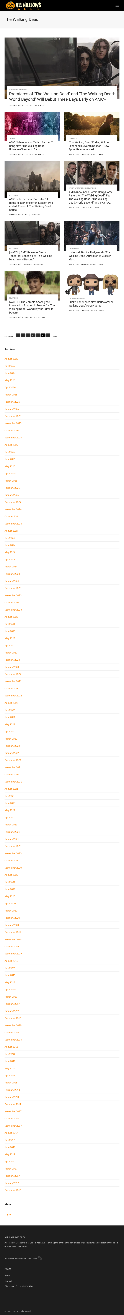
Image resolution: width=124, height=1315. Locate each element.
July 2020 (10, 881)
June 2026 (10, 373)
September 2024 (13, 523)
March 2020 (11, 910)
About (7, 1275)
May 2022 (10, 724)
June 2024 (10, 545)
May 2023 (10, 638)
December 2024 (13, 502)
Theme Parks (74, 248)
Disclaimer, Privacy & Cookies (19, 1286)
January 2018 (12, 1096)
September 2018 (13, 1039)
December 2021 (13, 760)
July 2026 (10, 365)
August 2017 (11, 1132)
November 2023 (13, 595)
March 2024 (11, 566)
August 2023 (11, 616)
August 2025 (11, 444)
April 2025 (10, 473)
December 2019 (13, 932)
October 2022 (12, 688)
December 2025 (13, 416)
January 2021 (12, 838)
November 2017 (13, 1111)
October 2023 (12, 602)
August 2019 (11, 960)
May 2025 (10, 466)
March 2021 (11, 824)
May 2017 (10, 1154)
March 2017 (11, 1168)
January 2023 (12, 666)
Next (55, 336)
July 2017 (10, 1139)
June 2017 (10, 1147)
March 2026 (11, 394)
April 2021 (10, 817)
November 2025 (13, 423)
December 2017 (13, 1104)
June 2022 (10, 716)
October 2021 (12, 774)
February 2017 (12, 1175)
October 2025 (12, 430)
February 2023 (12, 659)
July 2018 (10, 1053)
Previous (9, 336)
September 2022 (13, 695)
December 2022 (13, 674)
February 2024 (12, 573)
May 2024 (10, 552)
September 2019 (13, 953)
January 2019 (12, 1010)
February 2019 (12, 1003)
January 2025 (12, 494)
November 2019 (13, 939)
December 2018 (13, 1018)
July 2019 (10, 967)
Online (12, 138)
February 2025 (12, 487)
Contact (8, 1281)
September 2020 (13, 867)
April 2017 (10, 1161)
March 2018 (11, 1082)
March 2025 (11, 480)
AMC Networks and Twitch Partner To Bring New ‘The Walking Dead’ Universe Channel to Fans (31, 146)
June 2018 (10, 1061)
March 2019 (11, 996)
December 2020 (13, 846)
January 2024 (12, 580)
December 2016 (13, 1190)
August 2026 (11, 358)
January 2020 (12, 924)
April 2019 (10, 989)
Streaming (13, 89)
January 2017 (12, 1182)
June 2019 (10, 975)
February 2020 (12, 917)
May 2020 (10, 896)
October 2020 (12, 860)
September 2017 (13, 1125)
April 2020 (10, 903)
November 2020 (13, 853)
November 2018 (13, 1025)
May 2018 (10, 1068)
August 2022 (11, 702)
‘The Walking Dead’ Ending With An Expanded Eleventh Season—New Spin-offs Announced (89, 146)
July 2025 (10, 451)
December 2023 (13, 587)
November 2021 (13, 767)
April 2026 (10, 387)
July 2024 (10, 537)
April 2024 (10, 559)
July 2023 (10, 623)
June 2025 (10, 458)
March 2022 (11, 738)
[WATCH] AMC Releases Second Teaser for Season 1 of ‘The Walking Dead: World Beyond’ (30, 256)
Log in (8, 1214)
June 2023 (10, 631)
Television (22, 89)
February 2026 (12, 401)
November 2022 (13, 681)
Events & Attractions (77, 188)
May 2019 (10, 982)
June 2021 (10, 803)
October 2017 (12, 1118)
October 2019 (12, 946)
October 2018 (12, 1032)
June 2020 (10, 889)
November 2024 (13, 509)
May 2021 (10, 810)
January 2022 (12, 752)
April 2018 (10, 1075)
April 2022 (10, 731)
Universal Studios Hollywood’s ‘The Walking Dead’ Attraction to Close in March (90, 256)
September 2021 (13, 781)
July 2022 (10, 709)
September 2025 (13, 437)
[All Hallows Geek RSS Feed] (39, 1258)
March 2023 (11, 652)
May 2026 (10, 380)
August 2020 (11, 874)
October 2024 (12, 516)
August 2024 (11, 530)
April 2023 (10, 645)
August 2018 (11, 1046)
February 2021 (12, 831)
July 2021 (10, 795)
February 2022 (12, 745)
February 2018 (12, 1089)
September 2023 (13, 609)
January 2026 (12, 408)
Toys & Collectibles (77, 298)
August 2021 (11, 788)
